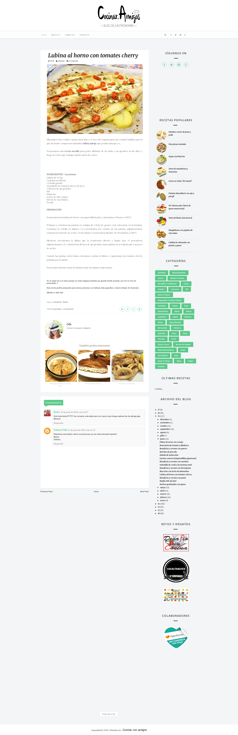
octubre (163, 426)
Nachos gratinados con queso (173, 484)
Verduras (161, 366)
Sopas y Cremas (164, 361)
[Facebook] (164, 64)
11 (159, 510)
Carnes (186, 284)
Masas (160, 322)
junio (162, 439)
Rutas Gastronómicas (166, 350)
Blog (44, 35)
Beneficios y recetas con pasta (173, 478)
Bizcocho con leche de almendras (174, 471)
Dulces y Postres (164, 295)
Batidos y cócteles (177, 278)
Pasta (185, 333)
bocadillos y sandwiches (167, 284)
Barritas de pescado (168, 452)
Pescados (161, 339)
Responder (58, 423)
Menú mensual (175, 322)
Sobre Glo (70, 35)
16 (159, 413)
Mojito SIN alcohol (168, 481)
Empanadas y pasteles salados (169, 300)
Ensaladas (162, 306)
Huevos (189, 311)
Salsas (183, 350)
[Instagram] (179, 64)
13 (159, 507)
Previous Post (46, 491)
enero (163, 500)
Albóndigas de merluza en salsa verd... (60, 384)
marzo (163, 494)
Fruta (186, 306)
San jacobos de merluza (93, 383)
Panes (174, 333)
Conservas (175, 289)
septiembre (165, 429)
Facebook (57, 302)
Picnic (173, 339)
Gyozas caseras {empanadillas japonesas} (178, 458)
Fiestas (175, 306)
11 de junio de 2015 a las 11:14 (81, 430)
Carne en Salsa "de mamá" (180, 181)
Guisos (177, 311)
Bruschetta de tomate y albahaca (174, 445)
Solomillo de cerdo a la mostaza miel (176, 465)
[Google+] (186, 64)
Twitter (65, 302)
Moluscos (177, 328)
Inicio (96, 491)
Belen (57, 412)
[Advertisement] (176, 94)
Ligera (175, 317)
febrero (163, 497)
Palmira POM (60, 430)
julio (162, 435)
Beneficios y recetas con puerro (173, 448)
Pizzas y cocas (163, 344)
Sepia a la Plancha (177, 156)
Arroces (161, 278)
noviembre (165, 422)
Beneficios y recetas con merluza (174, 461)
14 (159, 504)
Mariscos (187, 317)
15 (159, 416)
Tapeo (179, 361)
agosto (163, 432)
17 (159, 409)
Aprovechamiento (179, 273)
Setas (176, 355)
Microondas (162, 328)
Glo (69, 324)
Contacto (84, 35)
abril (162, 491)
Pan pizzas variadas (177, 144)
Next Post (144, 491)
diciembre (164, 419)
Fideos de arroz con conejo (171, 442)
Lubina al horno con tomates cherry (176, 474)
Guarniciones (163, 311)
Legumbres (162, 317)
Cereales (161, 289)
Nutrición (161, 333)
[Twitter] (171, 64)
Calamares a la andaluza (126, 383)
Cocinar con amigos (135, 729)
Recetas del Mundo (183, 344)
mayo (163, 487)
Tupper (190, 361)
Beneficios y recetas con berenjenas (175, 468)
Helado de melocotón (169, 455)
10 (159, 513)
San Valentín (162, 355)
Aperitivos (162, 273)
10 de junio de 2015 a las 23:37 (74, 412)
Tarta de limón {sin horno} (180, 218)
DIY (186, 289)
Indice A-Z (55, 35)
